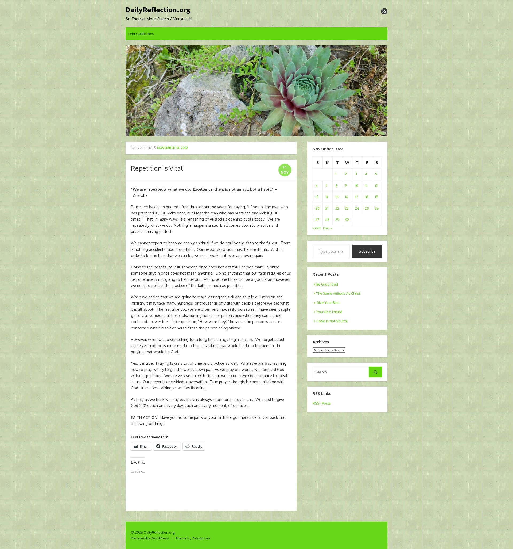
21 (326, 208)
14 (327, 197)
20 (318, 208)
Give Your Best (328, 302)
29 (337, 219)
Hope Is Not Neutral (332, 321)
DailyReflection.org (158, 9)
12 (376, 185)
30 (347, 219)
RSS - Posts (322, 403)
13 (317, 197)
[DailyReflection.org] (256, 90)
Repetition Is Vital (157, 168)
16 (346, 197)
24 (357, 208)
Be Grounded (327, 284)
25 (367, 208)
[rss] (384, 11)
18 (366, 197)
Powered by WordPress (150, 538)
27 (317, 219)
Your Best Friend (329, 312)
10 (356, 185)
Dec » (327, 228)
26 (377, 208)
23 (347, 208)
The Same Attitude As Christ (338, 293)
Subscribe (367, 251)
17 (356, 197)
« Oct (317, 228)
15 (337, 197)
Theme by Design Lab (193, 538)
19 (376, 197)
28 (327, 219)
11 (366, 185)
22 (337, 208)
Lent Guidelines (141, 34)
